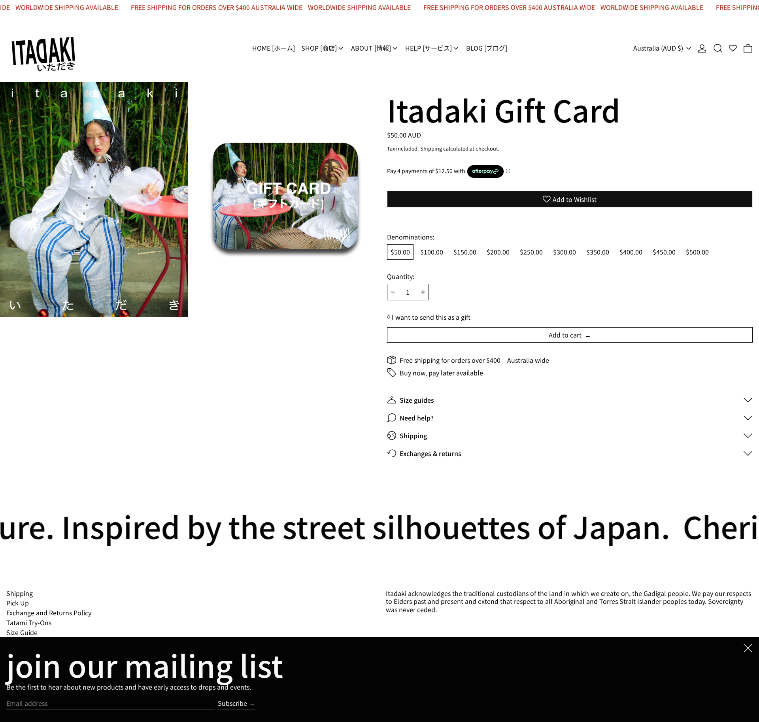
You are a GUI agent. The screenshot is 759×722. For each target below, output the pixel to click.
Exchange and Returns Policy (48, 612)
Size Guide (22, 632)
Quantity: (400, 276)
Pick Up (17, 602)
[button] (718, 48)
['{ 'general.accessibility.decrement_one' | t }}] (393, 292)
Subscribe (232, 703)
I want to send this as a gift (431, 317)
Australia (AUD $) (659, 48)
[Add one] (423, 292)
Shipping (431, 148)
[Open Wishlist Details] (733, 48)
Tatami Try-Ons (28, 622)
